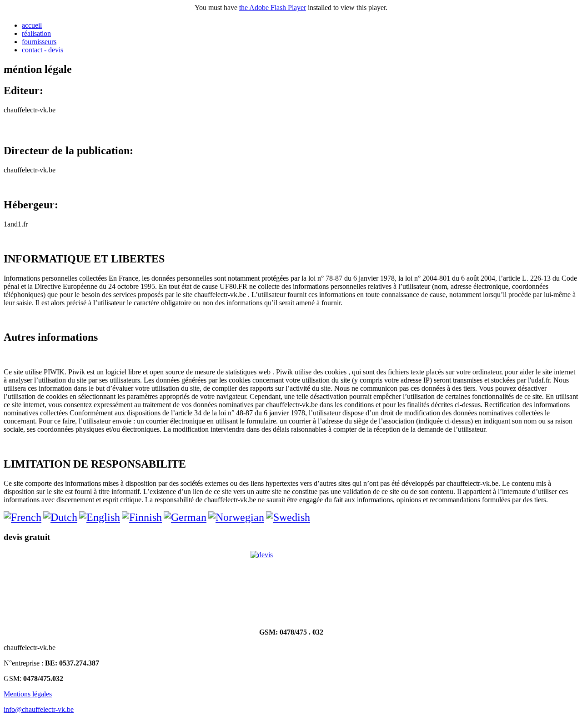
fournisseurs (39, 41)
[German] (185, 517)
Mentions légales (28, 694)
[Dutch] (60, 517)
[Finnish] (142, 517)
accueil (32, 25)
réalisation (36, 33)
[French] (22, 517)
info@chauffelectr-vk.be (39, 709)
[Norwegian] (236, 517)
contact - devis (42, 50)
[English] (99, 517)
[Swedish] (288, 517)
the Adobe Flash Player (272, 7)
